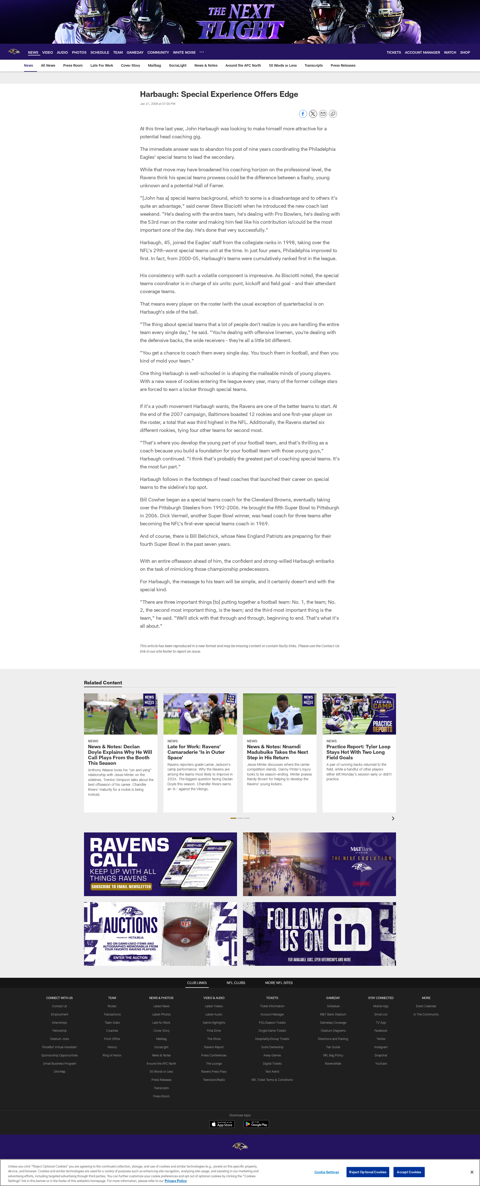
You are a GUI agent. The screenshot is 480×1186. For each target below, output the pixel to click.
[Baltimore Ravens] (240, 1147)
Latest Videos (214, 1006)
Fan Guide (333, 1047)
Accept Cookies (409, 1172)
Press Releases (162, 1079)
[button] (233, 818)
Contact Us (59, 1006)
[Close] (472, 1172)
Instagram (381, 1047)
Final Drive (214, 1030)
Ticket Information (272, 1006)
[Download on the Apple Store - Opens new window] (222, 1124)
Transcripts (161, 1088)
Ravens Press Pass (213, 1071)
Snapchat (380, 1055)
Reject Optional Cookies (367, 1172)
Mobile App (380, 1006)
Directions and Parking (333, 1038)
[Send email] (323, 116)
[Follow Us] (319, 934)
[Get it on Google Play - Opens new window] (256, 1126)
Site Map (60, 1071)
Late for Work (161, 1022)
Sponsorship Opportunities (59, 1055)
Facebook (380, 1030)
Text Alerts (272, 1071)
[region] (240, 1172)
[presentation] (394, 819)
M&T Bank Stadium (333, 1014)
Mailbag (161, 1038)
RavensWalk (333, 1063)
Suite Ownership (272, 1047)
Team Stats (112, 1022)
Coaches (112, 1030)
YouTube (381, 1063)
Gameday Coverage (333, 1022)
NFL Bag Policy (333, 1055)
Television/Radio (214, 1079)
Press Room (161, 1096)
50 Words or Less (161, 1071)
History (112, 1047)
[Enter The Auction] (160, 934)
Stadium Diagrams (333, 1030)
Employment (59, 1014)
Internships (59, 1022)
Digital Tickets (272, 1063)
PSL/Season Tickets (272, 1022)
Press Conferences (213, 1055)
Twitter (381, 1038)
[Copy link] (333, 114)
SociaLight (161, 1047)
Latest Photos (161, 1014)
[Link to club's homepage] (14, 52)
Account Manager (272, 1014)
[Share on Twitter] (313, 116)
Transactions (112, 1014)
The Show (214, 1038)
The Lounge (214, 1063)
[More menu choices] (202, 52)
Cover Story (162, 1030)
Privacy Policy (176, 1181)
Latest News (162, 1006)
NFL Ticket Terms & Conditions (272, 1079)
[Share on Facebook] (303, 116)
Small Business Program (59, 1063)
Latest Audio (214, 1014)
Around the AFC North (161, 1063)
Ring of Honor (112, 1055)
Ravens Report (214, 1047)
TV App (381, 1022)
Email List (381, 1014)
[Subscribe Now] (160, 864)
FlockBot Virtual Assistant (59, 1047)
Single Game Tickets (272, 1030)
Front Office (112, 1038)
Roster (112, 1006)
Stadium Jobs (59, 1038)
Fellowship (59, 1030)
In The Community (426, 1014)
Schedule (333, 1006)
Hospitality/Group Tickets (272, 1038)
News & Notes (161, 1055)
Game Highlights (214, 1022)
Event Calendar (426, 1006)
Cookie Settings (326, 1172)
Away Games (272, 1055)
